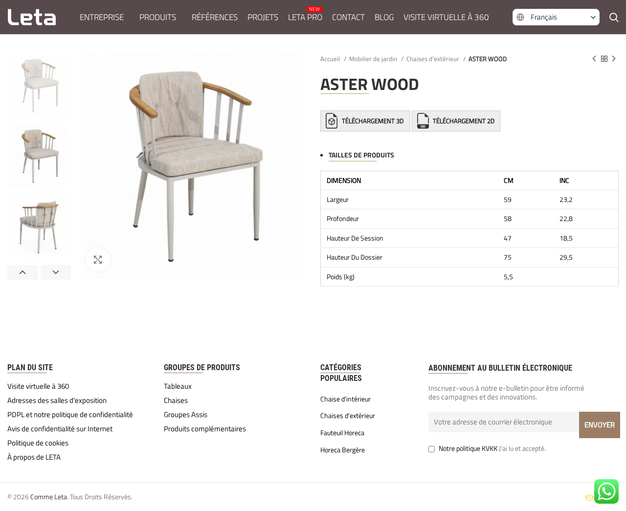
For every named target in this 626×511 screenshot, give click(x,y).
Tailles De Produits (361, 155)
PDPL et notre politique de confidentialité (70, 414)
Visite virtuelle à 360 (38, 386)
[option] (39, 85)
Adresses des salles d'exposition (57, 400)
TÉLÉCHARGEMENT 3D (372, 121)
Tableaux (178, 386)
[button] (556, 17)
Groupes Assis (185, 414)
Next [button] (56, 272)
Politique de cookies (37, 443)
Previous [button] (22, 272)
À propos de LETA (34, 457)
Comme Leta (48, 496)
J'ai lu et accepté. (492, 448)
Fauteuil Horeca (342, 433)
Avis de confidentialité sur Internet (59, 428)
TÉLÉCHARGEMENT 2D (462, 121)
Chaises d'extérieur (433, 59)
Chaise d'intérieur (345, 399)
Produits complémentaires (205, 428)
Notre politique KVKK (468, 448)
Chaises (176, 400)
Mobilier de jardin (374, 59)
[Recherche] (614, 17)
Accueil (330, 59)
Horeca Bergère (342, 450)
